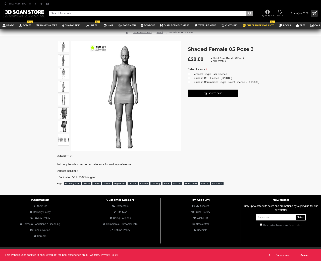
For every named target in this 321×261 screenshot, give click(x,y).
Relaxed (177, 183)
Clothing (156, 183)
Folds (166, 183)
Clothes (132, 183)
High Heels (119, 183)
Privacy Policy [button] (109, 254)
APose (86, 183)
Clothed (144, 183)
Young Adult (191, 183)
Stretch (106, 183)
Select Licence (196, 69)
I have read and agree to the (282, 225)
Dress (96, 183)
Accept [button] (304, 255)
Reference (217, 183)
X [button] (269, 255)
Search (160, 32)
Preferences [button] (282, 255)
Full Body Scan (72, 183)
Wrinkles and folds (142, 32)
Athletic (204, 183)
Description (65, 156)
